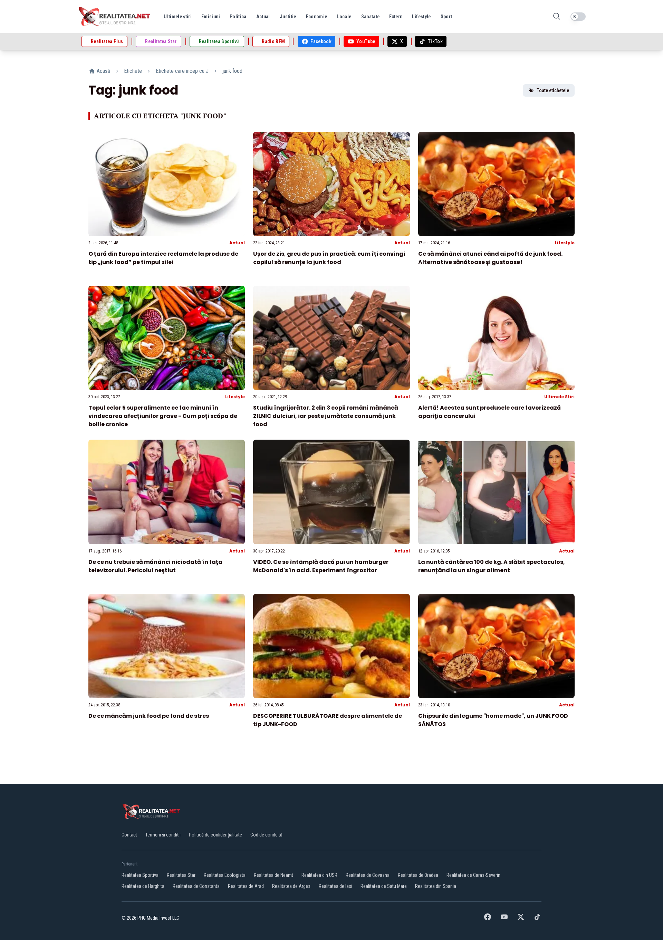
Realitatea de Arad (246, 886)
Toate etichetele (553, 90)
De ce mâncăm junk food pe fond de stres (148, 716)
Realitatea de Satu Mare (384, 886)
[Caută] (557, 16)
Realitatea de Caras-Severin (473, 875)
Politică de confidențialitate (215, 835)
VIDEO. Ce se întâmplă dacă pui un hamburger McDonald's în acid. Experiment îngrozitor (320, 566)
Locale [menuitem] (344, 16)
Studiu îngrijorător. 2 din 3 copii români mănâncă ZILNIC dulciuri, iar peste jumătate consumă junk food (325, 416)
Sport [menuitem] (446, 16)
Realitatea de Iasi (335, 886)
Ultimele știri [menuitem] (178, 16)
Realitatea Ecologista (225, 875)
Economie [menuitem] (316, 16)
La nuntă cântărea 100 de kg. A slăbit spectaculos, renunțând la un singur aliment (491, 566)
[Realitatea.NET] (115, 16)
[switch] (578, 16)
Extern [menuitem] (395, 16)
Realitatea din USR (319, 875)
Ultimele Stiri (559, 397)
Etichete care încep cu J (182, 71)
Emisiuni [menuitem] (210, 16)
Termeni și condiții (163, 835)
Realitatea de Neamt (273, 875)
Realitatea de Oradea (418, 875)
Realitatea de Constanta (196, 886)
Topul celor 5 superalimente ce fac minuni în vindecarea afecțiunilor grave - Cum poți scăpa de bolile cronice (162, 416)
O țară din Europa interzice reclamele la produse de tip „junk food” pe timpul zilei (163, 258)
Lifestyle (565, 243)
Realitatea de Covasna (368, 875)
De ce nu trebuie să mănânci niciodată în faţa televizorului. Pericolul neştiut (155, 566)
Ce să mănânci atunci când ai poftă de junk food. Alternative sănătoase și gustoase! (490, 258)
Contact (129, 835)
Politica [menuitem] (238, 16)
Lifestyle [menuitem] (421, 16)
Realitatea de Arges (291, 886)
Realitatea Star (181, 875)
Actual (237, 243)
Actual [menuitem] (263, 16)
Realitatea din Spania (435, 886)
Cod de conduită (266, 835)
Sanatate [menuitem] (370, 16)
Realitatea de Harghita (143, 886)
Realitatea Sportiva (140, 875)
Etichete (133, 71)
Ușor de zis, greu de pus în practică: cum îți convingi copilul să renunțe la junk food (329, 258)
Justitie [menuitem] (288, 16)
